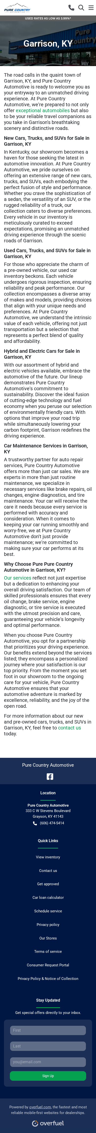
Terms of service (48, 951)
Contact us (48, 870)
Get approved (48, 884)
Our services (17, 578)
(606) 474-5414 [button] (52, 823)
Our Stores (48, 938)
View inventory (48, 857)
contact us (69, 728)
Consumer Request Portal (48, 965)
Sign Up (48, 1076)
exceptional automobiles (43, 110)
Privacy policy (48, 924)
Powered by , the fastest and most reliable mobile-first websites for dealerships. (48, 1110)
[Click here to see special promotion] (48, 18)
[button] (71, 8)
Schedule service (48, 911)
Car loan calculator (48, 897)
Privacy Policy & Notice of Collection (48, 978)
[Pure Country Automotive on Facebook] (48, 776)
